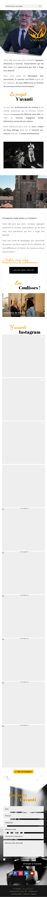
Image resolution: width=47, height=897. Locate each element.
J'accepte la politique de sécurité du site (20, 859)
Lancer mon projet (24, 270)
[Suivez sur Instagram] (20, 873)
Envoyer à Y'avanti (32, 863)
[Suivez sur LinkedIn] (26, 873)
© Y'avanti (17, 889)
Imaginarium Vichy (17, 891)
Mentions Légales (29, 894)
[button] (23, 356)
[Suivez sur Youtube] (32, 873)
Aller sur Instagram (24, 772)
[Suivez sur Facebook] (15, 873)
